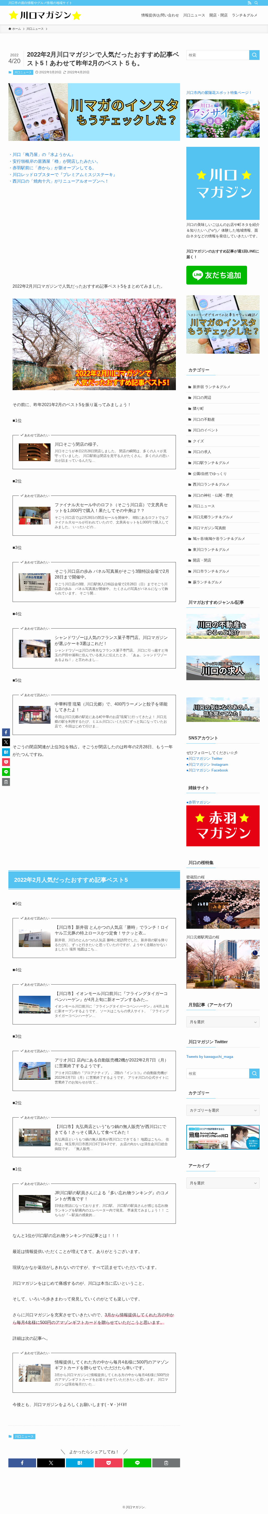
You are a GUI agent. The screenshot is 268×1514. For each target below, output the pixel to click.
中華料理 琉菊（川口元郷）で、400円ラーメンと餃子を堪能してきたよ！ (111, 707)
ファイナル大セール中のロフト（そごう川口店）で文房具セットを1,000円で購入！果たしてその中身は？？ (111, 508)
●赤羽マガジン (198, 802)
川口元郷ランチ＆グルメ (213, 517)
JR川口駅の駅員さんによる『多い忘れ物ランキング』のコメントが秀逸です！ (112, 1196)
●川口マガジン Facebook (207, 770)
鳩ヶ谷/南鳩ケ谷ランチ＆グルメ (219, 538)
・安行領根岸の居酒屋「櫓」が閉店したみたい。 (54, 161)
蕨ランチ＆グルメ (207, 582)
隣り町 (198, 408)
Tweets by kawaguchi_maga (209, 1056)
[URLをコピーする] (166, 1462)
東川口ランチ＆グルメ (211, 549)
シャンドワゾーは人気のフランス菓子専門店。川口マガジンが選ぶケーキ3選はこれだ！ (111, 640)
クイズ (198, 441)
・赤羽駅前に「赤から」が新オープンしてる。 (52, 168)
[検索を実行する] (254, 55)
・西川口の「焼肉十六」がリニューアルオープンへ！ (58, 181)
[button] (22, 1462)
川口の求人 (202, 452)
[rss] (249, 3)
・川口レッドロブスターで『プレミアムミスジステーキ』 (62, 174)
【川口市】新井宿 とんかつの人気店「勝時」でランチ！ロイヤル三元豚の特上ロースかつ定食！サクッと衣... (112, 930)
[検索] (256, 3)
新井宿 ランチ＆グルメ (212, 387)
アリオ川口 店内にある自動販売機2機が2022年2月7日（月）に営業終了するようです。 (112, 1063)
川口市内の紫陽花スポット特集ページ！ (219, 93)
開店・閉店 (202, 560)
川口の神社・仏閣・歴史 (213, 495)
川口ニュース (23, 72)
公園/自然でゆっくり (210, 474)
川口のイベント (206, 430)
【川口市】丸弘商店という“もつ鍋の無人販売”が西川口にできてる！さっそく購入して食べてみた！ (110, 1129)
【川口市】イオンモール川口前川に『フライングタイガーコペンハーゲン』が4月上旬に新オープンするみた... (111, 996)
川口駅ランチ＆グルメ (211, 463)
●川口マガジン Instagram (207, 764)
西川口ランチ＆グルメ (211, 484)
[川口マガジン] (45, 15)
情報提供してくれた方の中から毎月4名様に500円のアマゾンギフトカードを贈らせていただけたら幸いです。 (112, 1365)
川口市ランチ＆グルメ (211, 571)
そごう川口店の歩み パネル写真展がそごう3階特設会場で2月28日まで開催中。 (112, 574)
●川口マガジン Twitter (204, 758)
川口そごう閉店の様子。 (78, 444)
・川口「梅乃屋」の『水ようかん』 (41, 154)
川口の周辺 (202, 397)
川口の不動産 (204, 419)
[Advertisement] (94, 229)
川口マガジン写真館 (209, 528)
